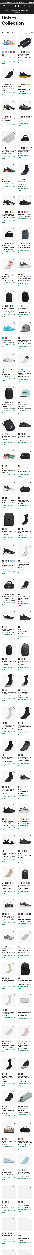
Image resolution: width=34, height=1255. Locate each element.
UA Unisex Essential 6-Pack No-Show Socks (8, 87)
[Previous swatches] (19, 52)
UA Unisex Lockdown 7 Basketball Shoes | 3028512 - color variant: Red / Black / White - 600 (7, 117)
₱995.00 (20, 567)
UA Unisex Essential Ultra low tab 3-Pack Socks (9, 1044)
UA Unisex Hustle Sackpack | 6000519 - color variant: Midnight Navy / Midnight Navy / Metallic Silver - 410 (8, 1202)
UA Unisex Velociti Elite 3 (9, 470)
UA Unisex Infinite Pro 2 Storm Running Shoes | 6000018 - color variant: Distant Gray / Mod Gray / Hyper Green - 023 (6, 819)
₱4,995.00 (21, 793)
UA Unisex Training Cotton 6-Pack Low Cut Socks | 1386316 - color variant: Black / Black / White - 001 (3, 1106)
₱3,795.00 (5, 122)
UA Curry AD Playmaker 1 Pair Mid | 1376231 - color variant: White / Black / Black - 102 (22, 529)
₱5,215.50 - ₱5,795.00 (24, 1144)
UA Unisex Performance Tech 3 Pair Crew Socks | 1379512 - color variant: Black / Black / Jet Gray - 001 (3, 978)
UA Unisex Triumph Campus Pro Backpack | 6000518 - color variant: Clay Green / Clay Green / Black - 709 (22, 1202)
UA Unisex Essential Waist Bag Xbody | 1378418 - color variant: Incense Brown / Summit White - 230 (28, 52)
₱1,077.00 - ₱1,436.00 (8, 696)
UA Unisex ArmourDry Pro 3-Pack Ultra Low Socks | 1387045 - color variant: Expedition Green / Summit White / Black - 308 (22, 1074)
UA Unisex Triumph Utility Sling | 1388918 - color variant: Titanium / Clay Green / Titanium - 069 (6, 529)
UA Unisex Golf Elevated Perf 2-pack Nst (24, 758)
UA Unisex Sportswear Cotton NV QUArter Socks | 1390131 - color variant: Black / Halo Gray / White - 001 (27, 1041)
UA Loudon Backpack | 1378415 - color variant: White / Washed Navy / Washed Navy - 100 (28, 243)
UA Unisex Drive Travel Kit (24, 1012)
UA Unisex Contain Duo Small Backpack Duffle (24, 501)
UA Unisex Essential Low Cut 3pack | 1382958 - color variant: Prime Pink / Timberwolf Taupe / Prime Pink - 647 (12, 275)
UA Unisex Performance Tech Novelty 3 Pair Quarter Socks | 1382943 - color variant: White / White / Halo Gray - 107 (21, 179)
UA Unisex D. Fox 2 (7, 181)
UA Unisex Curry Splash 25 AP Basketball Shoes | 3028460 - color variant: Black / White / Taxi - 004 (22, 275)
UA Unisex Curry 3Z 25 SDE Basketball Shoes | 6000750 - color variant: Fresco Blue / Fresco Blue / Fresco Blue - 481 (11, 561)
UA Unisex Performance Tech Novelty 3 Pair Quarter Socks (24, 183)
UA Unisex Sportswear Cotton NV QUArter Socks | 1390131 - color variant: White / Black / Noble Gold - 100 (19, 1041)
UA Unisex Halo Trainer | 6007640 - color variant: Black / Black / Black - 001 (19, 212)
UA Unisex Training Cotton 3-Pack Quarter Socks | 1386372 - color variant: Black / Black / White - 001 (19, 723)
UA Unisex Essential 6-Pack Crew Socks (8, 725)
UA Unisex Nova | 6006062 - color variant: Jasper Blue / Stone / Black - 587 (28, 117)
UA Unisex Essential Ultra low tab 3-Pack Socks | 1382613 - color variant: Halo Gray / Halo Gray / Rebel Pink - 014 (8, 1041)
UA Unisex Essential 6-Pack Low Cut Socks (8, 886)
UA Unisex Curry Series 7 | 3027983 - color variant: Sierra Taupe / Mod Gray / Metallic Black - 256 (14, 52)
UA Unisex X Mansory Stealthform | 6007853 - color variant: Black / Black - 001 (19, 402)
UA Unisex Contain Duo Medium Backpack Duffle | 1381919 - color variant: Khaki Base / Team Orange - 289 (22, 1139)
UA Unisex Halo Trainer (24, 214)
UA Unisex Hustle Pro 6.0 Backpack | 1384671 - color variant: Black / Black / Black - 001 (19, 659)
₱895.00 (20, 729)
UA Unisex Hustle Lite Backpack (24, 309)
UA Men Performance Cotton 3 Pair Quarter (8, 758)
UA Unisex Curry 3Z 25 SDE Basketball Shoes (8, 566)
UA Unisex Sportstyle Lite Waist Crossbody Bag (9, 150)
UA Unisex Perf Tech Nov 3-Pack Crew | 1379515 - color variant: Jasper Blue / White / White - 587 (3, 1233)
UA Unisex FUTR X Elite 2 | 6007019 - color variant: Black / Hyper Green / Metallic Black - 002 (6, 498)
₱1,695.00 (4, 439)
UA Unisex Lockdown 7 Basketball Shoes (8, 119)
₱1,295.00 (4, 1015)
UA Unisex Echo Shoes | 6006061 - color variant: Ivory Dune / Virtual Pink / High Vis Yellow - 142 (21, 819)
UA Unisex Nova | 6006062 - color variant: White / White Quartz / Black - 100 (23, 117)
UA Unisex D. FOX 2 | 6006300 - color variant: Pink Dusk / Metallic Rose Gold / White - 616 (19, 1233)
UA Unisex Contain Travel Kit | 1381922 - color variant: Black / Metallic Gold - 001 (19, 466)
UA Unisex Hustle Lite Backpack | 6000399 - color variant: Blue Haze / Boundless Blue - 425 (12, 402)
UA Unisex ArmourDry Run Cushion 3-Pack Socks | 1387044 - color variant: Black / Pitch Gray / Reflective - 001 (19, 594)
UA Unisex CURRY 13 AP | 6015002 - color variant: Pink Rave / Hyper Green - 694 (28, 84)
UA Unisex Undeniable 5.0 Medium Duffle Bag (8, 246)
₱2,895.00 (5, 534)
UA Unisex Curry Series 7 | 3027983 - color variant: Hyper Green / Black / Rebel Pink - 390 (6, 52)
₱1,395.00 (4, 90)
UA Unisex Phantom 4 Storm (24, 437)
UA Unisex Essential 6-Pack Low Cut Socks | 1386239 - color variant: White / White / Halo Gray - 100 (12, 883)
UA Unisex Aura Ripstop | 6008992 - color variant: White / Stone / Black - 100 (25, 914)
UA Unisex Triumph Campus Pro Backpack (24, 1204)
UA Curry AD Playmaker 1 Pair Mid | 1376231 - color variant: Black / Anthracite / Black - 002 (19, 529)
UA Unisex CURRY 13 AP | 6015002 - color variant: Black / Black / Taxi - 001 (21, 84)
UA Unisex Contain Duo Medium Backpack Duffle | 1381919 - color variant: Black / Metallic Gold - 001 (19, 1139)
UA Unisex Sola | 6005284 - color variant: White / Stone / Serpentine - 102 (6, 369)
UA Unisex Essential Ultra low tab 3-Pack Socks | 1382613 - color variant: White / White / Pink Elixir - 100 (6, 1041)
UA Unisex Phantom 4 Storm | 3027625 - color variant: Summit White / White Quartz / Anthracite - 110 (22, 434)
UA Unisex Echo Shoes (24, 821)
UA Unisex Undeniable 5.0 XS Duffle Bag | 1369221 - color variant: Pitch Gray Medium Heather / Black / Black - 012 (23, 148)
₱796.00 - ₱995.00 (7, 1239)
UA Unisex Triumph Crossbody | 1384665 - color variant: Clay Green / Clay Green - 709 (27, 1106)
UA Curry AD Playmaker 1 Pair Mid (25, 532)
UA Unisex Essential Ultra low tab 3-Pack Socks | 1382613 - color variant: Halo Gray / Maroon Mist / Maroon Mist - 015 (11, 1041)
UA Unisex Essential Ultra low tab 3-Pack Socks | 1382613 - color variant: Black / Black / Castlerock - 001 (3, 1041)
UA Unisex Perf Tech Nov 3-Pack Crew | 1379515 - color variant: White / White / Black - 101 (8, 1233)
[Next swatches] (31, 52)
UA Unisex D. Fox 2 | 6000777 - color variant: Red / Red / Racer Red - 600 (6, 338)
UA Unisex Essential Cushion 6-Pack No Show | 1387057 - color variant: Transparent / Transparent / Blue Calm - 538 (25, 1170)
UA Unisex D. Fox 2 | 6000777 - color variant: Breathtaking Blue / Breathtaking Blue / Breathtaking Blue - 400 (3, 338)
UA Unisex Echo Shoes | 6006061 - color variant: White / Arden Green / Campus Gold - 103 (28, 819)
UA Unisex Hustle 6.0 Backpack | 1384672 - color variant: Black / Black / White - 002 (21, 883)
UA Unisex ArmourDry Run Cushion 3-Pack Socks (24, 598)
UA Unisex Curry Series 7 (9, 57)
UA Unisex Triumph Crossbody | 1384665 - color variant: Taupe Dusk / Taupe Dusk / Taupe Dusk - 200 (25, 1106)
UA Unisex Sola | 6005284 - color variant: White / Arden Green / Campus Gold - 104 (14, 369)
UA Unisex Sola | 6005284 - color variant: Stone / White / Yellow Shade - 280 (8, 369)
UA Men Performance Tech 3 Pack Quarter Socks (8, 790)
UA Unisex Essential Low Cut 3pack (8, 277)
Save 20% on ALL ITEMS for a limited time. (17, 2)
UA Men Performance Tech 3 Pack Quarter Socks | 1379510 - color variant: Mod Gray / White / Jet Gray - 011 (6, 787)
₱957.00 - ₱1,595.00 (7, 888)
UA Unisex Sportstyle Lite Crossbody (9, 437)
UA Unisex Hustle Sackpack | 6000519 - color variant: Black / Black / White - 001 (3, 1202)
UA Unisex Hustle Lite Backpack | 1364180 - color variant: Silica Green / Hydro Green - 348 (21, 306)
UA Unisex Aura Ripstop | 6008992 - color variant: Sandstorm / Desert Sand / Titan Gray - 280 (19, 917)
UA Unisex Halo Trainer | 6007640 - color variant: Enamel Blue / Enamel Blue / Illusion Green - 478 (27, 212)
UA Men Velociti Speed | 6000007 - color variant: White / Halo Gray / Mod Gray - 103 (22, 851)
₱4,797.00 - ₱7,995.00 (24, 121)
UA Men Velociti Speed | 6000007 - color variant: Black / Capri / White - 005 (27, 851)
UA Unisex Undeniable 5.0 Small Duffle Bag (8, 597)
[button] (24, 6)
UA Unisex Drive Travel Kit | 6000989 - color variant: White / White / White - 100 (19, 1010)
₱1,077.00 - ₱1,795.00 (24, 697)
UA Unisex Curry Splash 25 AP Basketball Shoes (24, 277)
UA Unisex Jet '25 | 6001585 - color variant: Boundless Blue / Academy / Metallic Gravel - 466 (22, 787)
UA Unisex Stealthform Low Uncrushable (24, 340)
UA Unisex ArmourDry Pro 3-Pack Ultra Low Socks (24, 1078)
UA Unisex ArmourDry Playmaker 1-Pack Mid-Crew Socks (24, 564)
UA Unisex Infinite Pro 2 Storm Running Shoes (8, 822)
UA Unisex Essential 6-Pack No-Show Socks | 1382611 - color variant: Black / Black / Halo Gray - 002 (7, 84)
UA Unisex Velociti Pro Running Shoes (8, 630)
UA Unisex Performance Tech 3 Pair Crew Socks (8, 981)
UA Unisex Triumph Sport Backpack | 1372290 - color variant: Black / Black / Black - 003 (3, 659)
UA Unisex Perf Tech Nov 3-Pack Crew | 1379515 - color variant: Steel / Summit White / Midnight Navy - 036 (11, 1233)
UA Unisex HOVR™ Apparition (7, 949)
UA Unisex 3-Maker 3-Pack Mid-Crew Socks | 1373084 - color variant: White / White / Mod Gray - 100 (3, 1010)
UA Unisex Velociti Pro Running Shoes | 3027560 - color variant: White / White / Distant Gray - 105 (6, 627)
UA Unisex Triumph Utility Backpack (25, 981)
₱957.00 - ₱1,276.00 (23, 1081)
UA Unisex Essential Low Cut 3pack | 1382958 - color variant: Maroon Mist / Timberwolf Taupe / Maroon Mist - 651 (7, 275)
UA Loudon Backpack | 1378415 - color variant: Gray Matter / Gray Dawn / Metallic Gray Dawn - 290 (23, 243)
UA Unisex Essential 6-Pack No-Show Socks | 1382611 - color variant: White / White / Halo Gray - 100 (12, 84)
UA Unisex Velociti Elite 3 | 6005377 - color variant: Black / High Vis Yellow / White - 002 (3, 466)
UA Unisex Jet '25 (23, 791)
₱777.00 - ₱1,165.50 (7, 1047)
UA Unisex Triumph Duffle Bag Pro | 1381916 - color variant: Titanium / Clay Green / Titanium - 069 (6, 1139)
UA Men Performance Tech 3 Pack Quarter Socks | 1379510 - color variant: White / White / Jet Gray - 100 (8, 787)
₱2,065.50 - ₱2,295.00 (8, 408)
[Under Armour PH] (17, 6)
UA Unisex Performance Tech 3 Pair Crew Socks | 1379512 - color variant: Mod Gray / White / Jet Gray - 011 (6, 978)
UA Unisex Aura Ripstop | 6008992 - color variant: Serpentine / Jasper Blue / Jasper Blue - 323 (27, 914)
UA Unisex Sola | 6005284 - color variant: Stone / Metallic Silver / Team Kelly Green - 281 (3, 372)
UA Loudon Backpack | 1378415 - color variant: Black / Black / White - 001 (21, 243)
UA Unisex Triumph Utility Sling (9, 532)
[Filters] (32, 32)
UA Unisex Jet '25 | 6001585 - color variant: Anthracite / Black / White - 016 (19, 787)
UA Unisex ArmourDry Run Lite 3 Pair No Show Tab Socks (24, 373)
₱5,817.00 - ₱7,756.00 (8, 59)
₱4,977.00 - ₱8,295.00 (8, 376)
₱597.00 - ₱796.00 (23, 760)
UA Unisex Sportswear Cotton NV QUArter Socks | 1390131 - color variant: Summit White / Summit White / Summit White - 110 (25, 1041)
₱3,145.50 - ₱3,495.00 (8, 920)
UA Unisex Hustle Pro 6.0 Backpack (25, 662)
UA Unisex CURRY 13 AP (25, 89)
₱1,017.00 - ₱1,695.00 (8, 312)
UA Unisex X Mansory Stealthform (24, 405)
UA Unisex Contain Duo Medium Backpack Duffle (25, 1142)
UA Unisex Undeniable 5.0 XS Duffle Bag (24, 150)
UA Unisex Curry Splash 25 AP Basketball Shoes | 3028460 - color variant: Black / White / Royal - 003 (19, 275)
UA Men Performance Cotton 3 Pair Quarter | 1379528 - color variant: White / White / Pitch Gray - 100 (3, 755)
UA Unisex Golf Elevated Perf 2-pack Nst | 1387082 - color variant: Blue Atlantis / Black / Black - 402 (22, 755)
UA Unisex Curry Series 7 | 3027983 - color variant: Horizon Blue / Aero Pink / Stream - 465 (8, 52)
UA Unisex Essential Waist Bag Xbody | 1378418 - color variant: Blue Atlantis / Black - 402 (23, 52)
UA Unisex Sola (6, 374)
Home (3, 33)
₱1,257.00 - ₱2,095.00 (24, 57)
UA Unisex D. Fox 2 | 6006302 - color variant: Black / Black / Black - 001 (19, 627)
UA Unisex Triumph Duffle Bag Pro (9, 1142)
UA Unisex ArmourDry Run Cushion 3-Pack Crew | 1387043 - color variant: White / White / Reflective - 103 (25, 690)
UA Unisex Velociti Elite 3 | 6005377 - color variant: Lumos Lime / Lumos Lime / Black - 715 (6, 466)
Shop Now (17, 12)
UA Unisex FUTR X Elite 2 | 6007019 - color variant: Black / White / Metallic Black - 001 (3, 498)
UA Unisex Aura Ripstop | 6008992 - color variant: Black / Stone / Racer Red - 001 (19, 914)
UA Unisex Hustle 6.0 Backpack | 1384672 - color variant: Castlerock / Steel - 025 (28, 883)
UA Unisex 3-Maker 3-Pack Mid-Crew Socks (8, 1012)
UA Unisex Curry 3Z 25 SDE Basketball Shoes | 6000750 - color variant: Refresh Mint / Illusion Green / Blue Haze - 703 (3, 563)
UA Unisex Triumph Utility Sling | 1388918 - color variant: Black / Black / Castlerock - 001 (3, 529)
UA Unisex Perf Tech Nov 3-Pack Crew (9, 1236)
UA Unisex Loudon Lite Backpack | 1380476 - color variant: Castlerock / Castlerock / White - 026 (7, 306)
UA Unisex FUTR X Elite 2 (9, 500)
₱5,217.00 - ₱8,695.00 (24, 216)
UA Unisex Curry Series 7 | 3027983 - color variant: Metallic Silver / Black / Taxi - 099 (3, 52)
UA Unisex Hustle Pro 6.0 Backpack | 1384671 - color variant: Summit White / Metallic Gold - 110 (22, 659)
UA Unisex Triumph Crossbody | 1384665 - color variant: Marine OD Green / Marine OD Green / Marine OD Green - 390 (19, 1106)
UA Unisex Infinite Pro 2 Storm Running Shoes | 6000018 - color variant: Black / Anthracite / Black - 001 (3, 819)
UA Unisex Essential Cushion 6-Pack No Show (25, 1173)
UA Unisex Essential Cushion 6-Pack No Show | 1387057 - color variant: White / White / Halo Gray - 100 (19, 1170)
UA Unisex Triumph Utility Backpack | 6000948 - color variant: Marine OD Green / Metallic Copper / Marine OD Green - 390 (19, 978)
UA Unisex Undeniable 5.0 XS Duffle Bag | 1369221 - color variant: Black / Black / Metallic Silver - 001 (21, 148)
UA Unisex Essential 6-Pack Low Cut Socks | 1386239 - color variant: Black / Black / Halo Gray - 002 (7, 883)
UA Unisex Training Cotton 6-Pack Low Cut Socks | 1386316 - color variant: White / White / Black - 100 (6, 1106)
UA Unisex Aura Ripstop (24, 919)
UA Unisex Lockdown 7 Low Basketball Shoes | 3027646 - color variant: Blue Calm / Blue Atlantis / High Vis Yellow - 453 (12, 212)
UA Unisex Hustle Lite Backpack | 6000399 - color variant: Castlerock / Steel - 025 (7, 402)
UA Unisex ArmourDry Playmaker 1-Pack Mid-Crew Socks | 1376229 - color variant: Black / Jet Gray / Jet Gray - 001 (19, 561)
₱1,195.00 (4, 794)
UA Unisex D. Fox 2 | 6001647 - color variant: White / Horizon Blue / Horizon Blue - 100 (3, 1170)
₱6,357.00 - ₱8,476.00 (8, 632)
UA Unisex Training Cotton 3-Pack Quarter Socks (24, 726)
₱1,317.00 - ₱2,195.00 (24, 247)
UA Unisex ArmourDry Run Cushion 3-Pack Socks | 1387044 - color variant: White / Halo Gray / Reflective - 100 (22, 594)
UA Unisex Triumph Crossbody (23, 1109)
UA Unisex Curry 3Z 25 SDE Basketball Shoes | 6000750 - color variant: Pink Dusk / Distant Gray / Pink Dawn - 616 (14, 561)
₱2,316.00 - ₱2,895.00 (8, 600)
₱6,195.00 (21, 633)
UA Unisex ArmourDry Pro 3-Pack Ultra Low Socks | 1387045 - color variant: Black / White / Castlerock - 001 (19, 1074)
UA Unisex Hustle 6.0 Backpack (24, 886)
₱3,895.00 (21, 503)
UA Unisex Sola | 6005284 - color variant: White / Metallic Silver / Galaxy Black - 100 (3, 369)
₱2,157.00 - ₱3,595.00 (8, 249)
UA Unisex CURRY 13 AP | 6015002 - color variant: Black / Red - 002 (23, 84)
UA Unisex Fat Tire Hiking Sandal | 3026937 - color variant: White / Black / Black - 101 (3, 851)
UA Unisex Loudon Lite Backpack (8, 309)
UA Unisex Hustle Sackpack (6, 1204)
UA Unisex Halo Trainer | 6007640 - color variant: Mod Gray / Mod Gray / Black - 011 (22, 212)
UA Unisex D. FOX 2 (23, 1238)
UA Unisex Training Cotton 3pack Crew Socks (7, 1078)
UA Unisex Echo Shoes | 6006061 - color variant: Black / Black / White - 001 (23, 819)
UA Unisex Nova (22, 119)
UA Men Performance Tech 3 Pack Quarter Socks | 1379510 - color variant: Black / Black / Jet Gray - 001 (3, 787)
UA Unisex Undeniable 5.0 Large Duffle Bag (8, 917)
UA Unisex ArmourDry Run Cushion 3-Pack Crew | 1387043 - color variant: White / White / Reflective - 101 (22, 690)
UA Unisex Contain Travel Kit (25, 468)
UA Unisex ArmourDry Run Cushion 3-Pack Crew (24, 694)
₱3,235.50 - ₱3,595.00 (24, 1207)
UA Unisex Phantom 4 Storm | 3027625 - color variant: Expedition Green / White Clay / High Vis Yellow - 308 (25, 434)
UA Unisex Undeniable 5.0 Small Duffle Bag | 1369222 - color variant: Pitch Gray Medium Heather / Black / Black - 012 (12, 594)
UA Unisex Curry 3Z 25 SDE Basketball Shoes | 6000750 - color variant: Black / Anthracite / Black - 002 (3, 561)
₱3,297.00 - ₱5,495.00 (8, 569)
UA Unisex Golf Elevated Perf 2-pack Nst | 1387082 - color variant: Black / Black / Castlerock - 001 (19, 755)
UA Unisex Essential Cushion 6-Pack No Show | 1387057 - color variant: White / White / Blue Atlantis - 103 (22, 1170)
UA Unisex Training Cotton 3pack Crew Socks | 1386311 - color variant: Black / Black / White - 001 (3, 1074)
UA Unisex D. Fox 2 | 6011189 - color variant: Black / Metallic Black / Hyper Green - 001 (3, 179)
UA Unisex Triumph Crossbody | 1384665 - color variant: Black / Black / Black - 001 (22, 1106)
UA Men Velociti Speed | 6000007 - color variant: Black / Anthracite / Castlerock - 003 (19, 851)
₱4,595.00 (21, 664)
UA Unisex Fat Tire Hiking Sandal (9, 854)
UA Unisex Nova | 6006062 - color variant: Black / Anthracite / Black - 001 (21, 117)
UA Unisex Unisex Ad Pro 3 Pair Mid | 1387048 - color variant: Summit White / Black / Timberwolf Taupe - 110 (6, 690)
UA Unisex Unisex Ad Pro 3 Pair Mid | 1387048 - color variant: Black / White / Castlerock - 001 (3, 690)
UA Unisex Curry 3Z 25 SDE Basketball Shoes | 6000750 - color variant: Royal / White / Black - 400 (8, 561)
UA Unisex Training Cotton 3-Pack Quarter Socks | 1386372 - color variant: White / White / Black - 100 (22, 723)
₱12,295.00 (5, 472)
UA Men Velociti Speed (24, 855)
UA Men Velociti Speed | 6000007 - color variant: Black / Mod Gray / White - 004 (25, 851)
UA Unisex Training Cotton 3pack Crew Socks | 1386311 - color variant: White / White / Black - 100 (6, 1074)
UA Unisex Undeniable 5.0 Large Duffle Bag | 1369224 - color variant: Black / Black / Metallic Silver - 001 (8, 914)
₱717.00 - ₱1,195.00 (23, 1048)
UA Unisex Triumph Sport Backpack (9, 662)
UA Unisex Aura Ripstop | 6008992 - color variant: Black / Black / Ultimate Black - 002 (30, 914)
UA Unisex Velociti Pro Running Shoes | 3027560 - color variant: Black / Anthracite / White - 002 (3, 627)
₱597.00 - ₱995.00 (23, 186)
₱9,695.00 (21, 857)
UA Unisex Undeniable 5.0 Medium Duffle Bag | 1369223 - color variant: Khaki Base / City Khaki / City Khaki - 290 (12, 243)
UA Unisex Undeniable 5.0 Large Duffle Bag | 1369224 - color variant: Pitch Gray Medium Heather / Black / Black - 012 (3, 914)
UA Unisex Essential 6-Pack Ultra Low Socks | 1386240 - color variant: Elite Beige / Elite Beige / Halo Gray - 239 (19, 947)
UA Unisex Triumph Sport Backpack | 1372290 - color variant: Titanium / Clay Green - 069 (6, 659)
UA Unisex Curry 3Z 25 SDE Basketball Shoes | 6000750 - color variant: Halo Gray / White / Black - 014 (6, 561)
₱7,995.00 (21, 91)
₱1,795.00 (21, 601)
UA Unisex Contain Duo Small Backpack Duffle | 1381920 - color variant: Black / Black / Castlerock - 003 (19, 498)
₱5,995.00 (5, 664)
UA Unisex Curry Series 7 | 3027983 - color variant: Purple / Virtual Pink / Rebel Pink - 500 (11, 52)
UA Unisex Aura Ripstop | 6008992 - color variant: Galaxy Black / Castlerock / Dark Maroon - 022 (22, 914)
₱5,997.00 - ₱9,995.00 (24, 823)
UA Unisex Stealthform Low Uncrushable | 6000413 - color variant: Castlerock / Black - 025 (19, 338)
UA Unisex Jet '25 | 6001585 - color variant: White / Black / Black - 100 (25, 787)
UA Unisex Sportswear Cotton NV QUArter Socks (24, 1045)
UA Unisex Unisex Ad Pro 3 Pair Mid (9, 693)
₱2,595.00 (21, 153)
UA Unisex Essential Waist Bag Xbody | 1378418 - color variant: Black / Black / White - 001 (21, 52)
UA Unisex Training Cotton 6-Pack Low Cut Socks (8, 1110)
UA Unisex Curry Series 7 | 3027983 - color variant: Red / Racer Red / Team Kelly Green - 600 (3, 55)
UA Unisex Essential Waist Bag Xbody (23, 55)
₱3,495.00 (5, 1144)
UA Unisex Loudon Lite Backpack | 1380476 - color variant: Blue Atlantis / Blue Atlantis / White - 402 (12, 306)
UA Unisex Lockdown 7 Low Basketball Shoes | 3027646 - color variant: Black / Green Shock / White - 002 (7, 212)
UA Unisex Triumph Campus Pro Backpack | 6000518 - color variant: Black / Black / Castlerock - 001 (19, 1202)
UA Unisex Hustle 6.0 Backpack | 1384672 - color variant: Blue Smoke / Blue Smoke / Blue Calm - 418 (23, 883)
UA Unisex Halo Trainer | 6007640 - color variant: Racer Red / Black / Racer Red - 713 (25, 212)
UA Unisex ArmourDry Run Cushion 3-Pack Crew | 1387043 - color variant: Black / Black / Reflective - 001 (19, 690)
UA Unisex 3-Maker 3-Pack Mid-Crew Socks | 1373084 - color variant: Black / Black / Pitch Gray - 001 (6, 1010)
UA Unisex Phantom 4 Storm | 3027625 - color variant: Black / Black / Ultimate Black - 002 (19, 434)
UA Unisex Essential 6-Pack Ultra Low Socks (24, 949)
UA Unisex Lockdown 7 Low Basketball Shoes (8, 214)
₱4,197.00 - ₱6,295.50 (8, 342)
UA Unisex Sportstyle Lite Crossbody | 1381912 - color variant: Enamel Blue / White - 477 (7, 434)
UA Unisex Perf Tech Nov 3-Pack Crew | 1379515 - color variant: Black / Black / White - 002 (6, 1233)
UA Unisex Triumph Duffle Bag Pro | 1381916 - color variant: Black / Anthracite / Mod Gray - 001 (3, 1139)
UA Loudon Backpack (24, 245)
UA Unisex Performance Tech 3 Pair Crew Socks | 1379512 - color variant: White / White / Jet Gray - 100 (8, 978)
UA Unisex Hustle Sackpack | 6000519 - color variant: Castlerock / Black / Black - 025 (6, 1202)
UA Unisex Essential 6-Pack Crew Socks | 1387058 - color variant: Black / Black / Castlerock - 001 (6, 723)
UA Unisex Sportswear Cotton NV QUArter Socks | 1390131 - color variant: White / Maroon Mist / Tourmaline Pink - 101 (22, 1041)
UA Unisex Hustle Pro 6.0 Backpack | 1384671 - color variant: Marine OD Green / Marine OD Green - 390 (25, 659)
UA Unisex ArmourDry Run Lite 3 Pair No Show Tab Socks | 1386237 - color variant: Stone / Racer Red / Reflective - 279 (19, 369)
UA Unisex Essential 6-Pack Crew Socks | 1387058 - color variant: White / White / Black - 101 (3, 723)
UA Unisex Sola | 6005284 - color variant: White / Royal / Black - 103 (11, 369)
